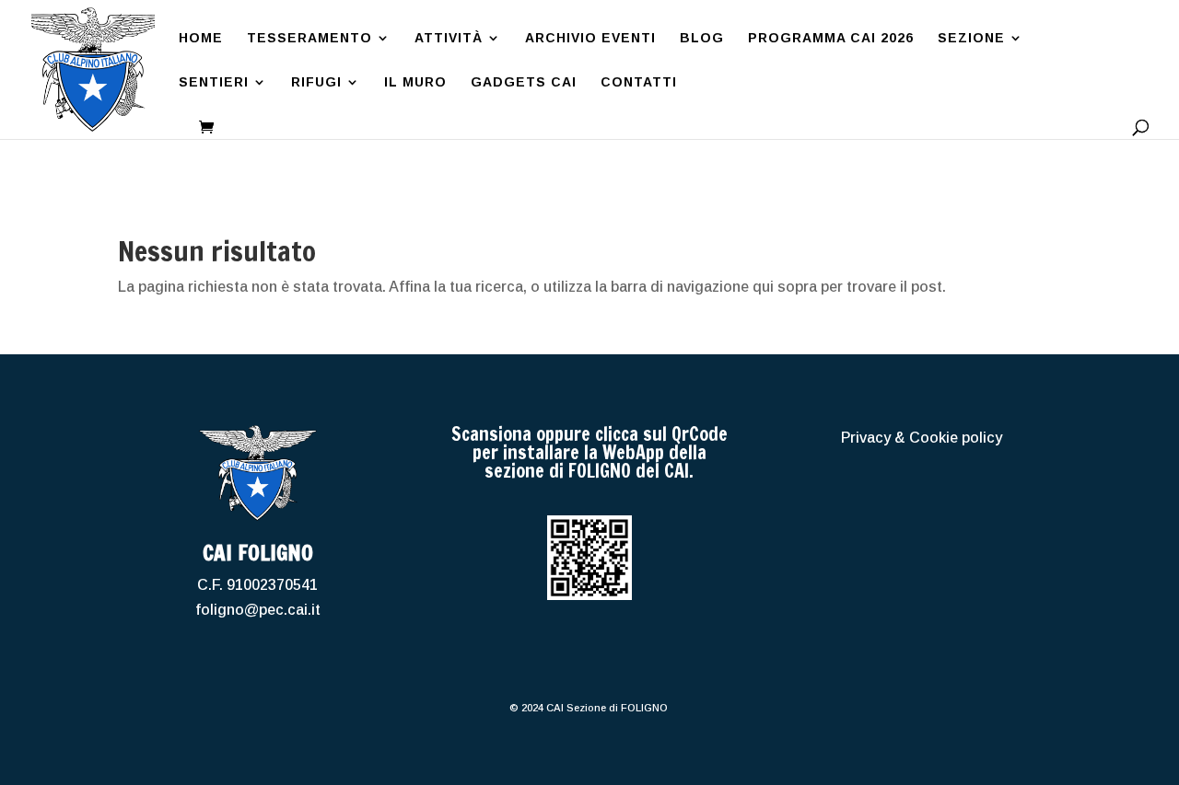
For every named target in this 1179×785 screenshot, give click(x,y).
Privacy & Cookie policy (921, 437)
